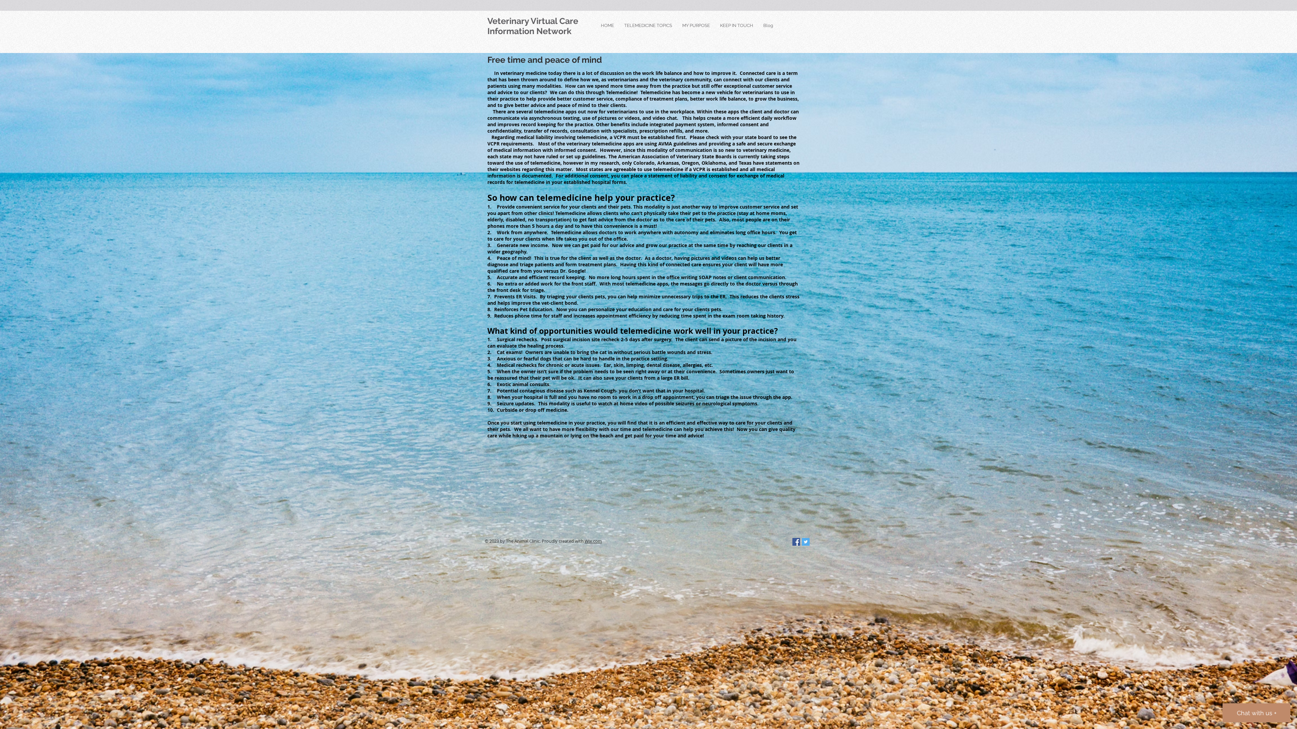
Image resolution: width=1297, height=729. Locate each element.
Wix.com (593, 541)
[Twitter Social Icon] (806, 542)
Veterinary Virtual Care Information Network (532, 26)
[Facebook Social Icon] (796, 542)
